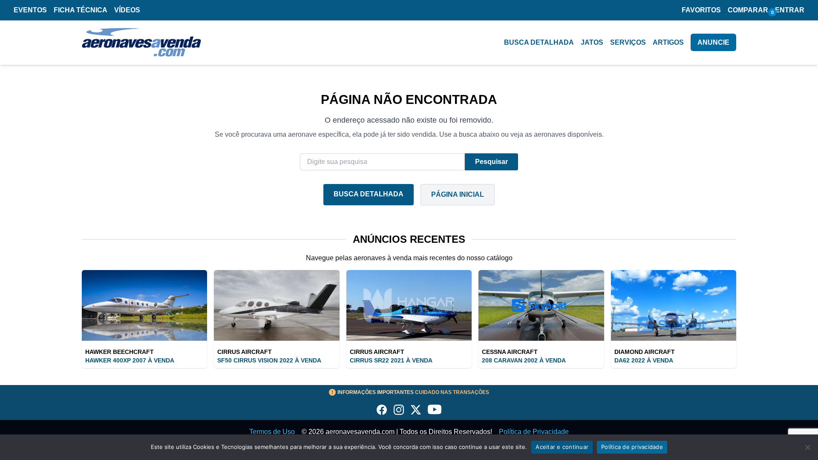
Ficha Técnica (80, 10)
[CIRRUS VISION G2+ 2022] (276, 305)
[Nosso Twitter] (416, 410)
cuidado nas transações (413, 392)
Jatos (592, 42)
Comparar (748, 10)
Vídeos (127, 10)
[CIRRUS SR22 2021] (409, 305)
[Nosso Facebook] (382, 410)
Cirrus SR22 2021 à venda (391, 360)
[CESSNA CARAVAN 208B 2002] (541, 305)
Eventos (30, 10)
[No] (807, 447)
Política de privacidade (632, 446)
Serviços (628, 42)
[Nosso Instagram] (399, 410)
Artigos (668, 42)
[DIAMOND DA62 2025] (673, 305)
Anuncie (713, 42)
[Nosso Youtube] (434, 410)
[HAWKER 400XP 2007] (144, 305)
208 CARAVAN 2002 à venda (524, 360)
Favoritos (701, 10)
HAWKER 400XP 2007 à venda (129, 360)
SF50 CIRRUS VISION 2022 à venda (269, 360)
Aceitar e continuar (562, 446)
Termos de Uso (272, 431)
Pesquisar (491, 161)
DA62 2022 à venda (643, 360)
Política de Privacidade (534, 431)
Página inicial (457, 194)
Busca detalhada (539, 42)
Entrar (789, 10)
